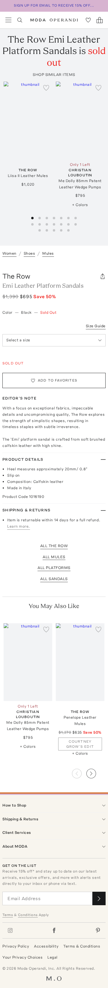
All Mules (54, 557)
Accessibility (46, 946)
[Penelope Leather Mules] (80, 662)
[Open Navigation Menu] (8, 20)
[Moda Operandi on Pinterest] (98, 930)
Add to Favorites (57, 380)
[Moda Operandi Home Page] (54, 20)
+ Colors (80, 204)
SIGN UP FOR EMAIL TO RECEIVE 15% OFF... (54, 5)
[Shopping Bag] (99, 20)
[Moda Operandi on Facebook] (54, 930)
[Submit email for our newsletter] (99, 898)
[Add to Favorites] (46, 87)
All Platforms (54, 567)
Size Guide (96, 326)
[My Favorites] (88, 20)
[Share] (103, 276)
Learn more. (18, 526)
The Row (16, 276)
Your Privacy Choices (22, 957)
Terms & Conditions (81, 946)
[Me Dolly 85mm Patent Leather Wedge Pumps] (80, 120)
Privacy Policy (15, 946)
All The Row (54, 545)
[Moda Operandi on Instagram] (10, 930)
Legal (52, 957)
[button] (96, 772)
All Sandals (54, 578)
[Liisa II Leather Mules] (28, 120)
